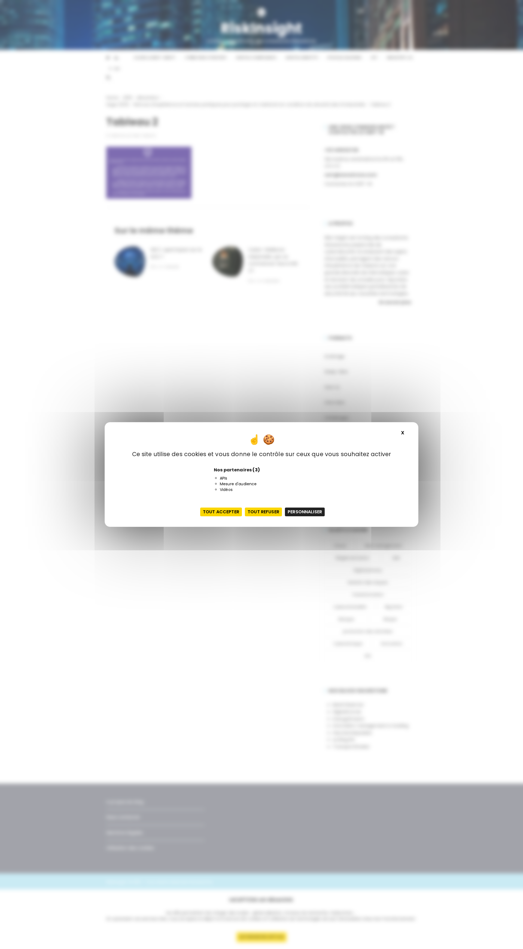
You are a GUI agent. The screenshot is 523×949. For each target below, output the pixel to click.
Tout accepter (221, 512)
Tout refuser (263, 512)
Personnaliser (305, 512)
